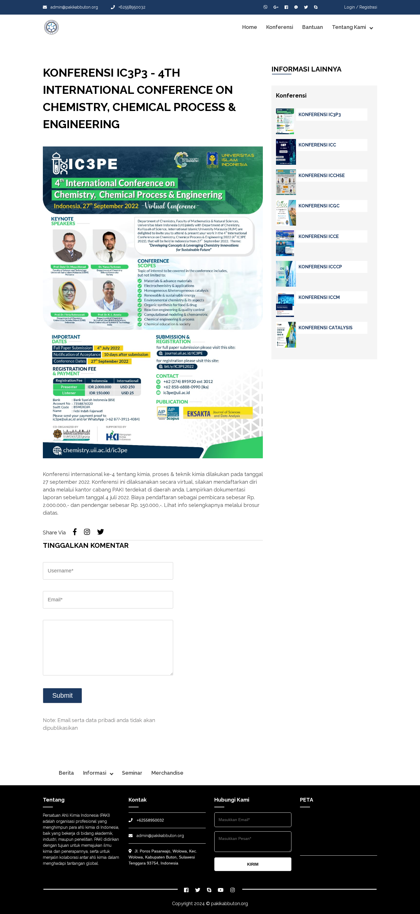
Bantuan (312, 27)
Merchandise (167, 773)
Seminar (132, 773)
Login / (351, 7)
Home (249, 27)
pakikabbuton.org (229, 903)
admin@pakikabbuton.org (74, 7)
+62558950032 (131, 7)
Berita (66, 773)
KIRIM (253, 864)
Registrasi (368, 7)
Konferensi (279, 27)
